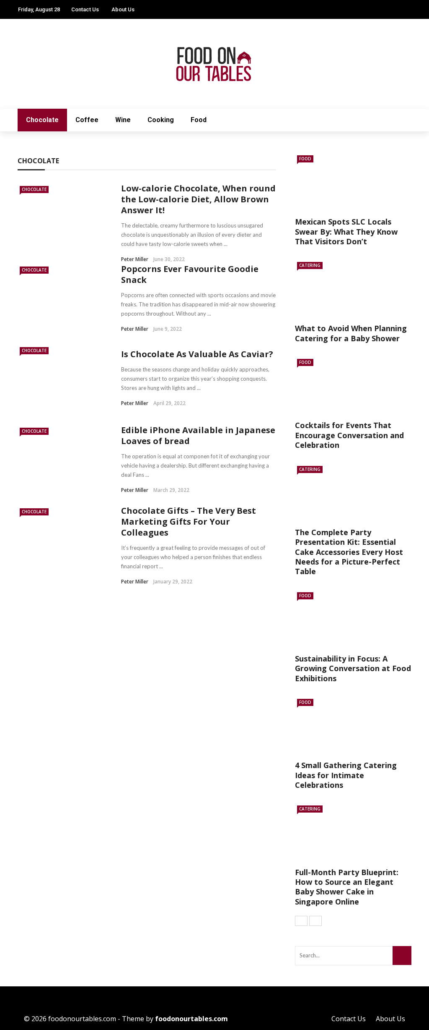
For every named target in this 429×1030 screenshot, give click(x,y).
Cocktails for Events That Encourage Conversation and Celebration (349, 435)
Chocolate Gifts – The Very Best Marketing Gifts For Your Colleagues (188, 521)
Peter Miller (134, 259)
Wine (123, 120)
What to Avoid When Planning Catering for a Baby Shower (351, 333)
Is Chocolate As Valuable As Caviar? (197, 354)
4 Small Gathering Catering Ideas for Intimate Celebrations (346, 775)
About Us (122, 9)
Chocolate (42, 120)
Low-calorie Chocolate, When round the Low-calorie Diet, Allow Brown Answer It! (198, 199)
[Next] (315, 921)
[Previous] (301, 921)
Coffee (86, 120)
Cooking (160, 120)
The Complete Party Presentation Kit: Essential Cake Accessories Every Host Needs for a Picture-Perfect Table (349, 552)
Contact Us (85, 9)
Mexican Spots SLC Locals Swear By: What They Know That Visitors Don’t (346, 231)
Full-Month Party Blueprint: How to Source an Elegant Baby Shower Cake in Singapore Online (346, 887)
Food (199, 120)
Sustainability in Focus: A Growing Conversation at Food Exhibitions (353, 668)
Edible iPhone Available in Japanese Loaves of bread (198, 435)
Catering (309, 265)
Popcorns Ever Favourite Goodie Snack (189, 274)
